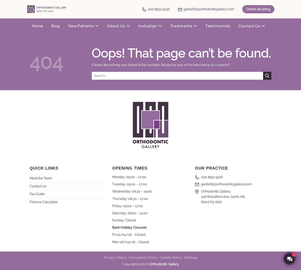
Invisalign (147, 26)
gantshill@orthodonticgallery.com (209, 9)
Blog (55, 26)
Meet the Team (41, 178)
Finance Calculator (44, 202)
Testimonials (217, 26)
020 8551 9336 (159, 9)
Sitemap (190, 258)
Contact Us (249, 26)
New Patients (81, 26)
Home (37, 26)
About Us (116, 26)
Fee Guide (37, 194)
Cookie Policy (171, 258)
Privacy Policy (115, 258)
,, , (223, 196)
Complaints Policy (143, 258)
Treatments (181, 26)
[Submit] (267, 76)
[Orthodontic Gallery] (47, 9)
